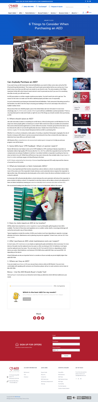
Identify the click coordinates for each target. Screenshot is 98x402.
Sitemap (43, 383)
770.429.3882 (12, 382)
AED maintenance (21, 244)
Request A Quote (56, 6)
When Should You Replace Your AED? (80, 122)
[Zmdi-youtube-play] (90, 1)
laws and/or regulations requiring (32, 226)
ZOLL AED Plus (41, 151)
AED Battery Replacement (47, 381)
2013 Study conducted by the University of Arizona (22, 160)
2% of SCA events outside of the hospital (28, 111)
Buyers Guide (44, 372)
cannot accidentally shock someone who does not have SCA (48, 182)
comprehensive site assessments (28, 140)
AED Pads (41, 248)
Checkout (26, 377)
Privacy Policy (19, 398)
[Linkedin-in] (87, 1)
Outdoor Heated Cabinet (63, 388)
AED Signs (60, 381)
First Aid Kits (61, 383)
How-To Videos (77, 108)
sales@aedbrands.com (81, 375)
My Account (26, 372)
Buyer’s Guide (16, 275)
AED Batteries (50, 248)
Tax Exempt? (42, 6)
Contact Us (43, 377)
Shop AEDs (60, 372)
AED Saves (76, 85)
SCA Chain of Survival (36, 185)
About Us (43, 374)
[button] (86, 13)
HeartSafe (48, 103)
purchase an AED (22, 264)
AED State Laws (44, 379)
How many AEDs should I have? (80, 136)
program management (46, 140)
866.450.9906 (12, 380)
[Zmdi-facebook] (85, 1)
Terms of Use (26, 398)
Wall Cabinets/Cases (63, 379)
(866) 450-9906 (29, 6)
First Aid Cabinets (62, 386)
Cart (25, 374)
